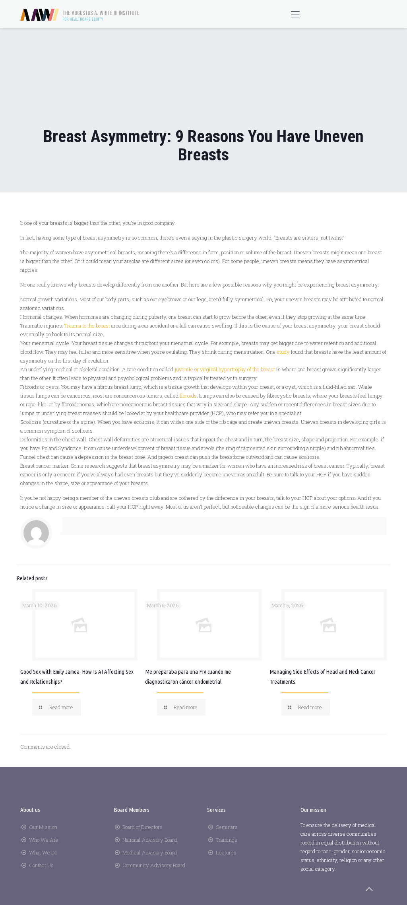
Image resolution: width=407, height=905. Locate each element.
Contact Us (41, 865)
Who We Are (43, 839)
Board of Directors (142, 827)
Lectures (226, 852)
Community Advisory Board (153, 865)
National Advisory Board (149, 839)
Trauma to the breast (87, 325)
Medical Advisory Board (149, 852)
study (283, 351)
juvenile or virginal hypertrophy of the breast (224, 369)
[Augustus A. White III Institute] (80, 14)
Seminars (227, 827)
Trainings (226, 839)
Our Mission (43, 827)
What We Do (43, 852)
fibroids (188, 395)
